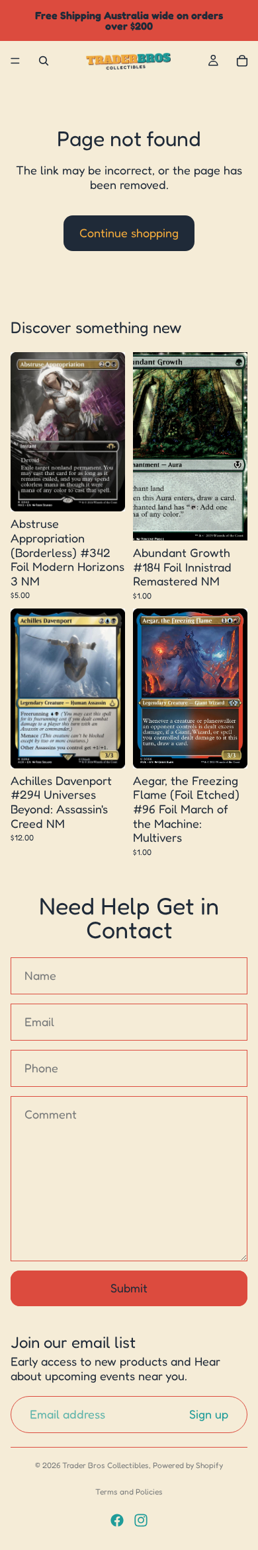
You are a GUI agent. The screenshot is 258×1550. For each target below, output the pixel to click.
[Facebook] (117, 1520)
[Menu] (15, 61)
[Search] (43, 60)
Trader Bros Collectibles (105, 1465)
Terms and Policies (129, 1491)
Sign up (208, 1414)
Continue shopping (129, 232)
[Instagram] (141, 1520)
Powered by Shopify (188, 1465)
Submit (129, 1287)
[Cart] (242, 60)
